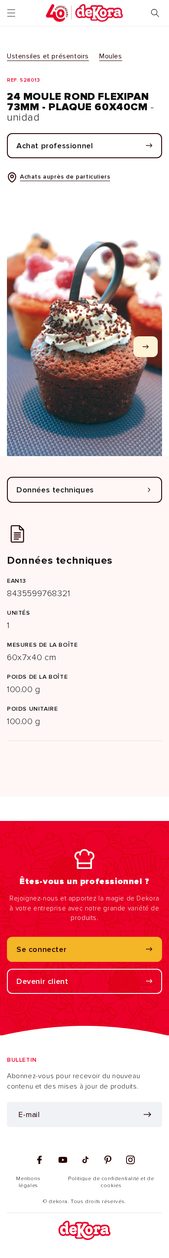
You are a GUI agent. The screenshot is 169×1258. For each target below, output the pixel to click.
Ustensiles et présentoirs (48, 56)
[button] (11, 12)
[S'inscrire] (147, 1114)
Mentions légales (28, 1182)
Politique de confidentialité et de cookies (111, 1182)
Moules (110, 56)
